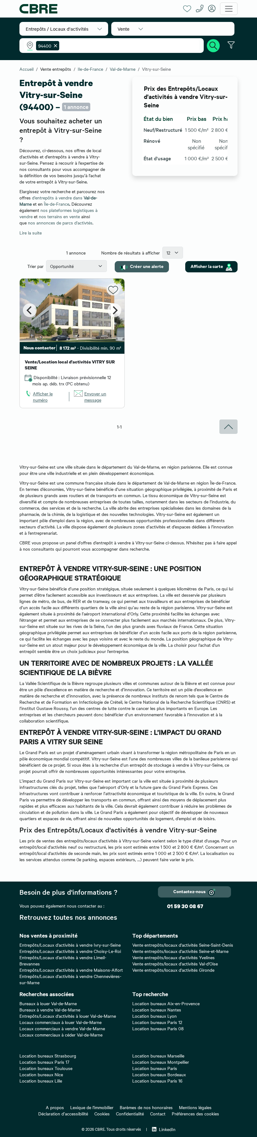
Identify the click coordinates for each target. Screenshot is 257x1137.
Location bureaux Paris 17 (44, 1062)
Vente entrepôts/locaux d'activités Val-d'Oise (175, 963)
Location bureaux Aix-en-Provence (166, 1003)
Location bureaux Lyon (154, 1016)
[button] (64, 29)
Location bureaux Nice (41, 1074)
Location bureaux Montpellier (160, 1062)
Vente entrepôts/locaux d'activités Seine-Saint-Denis (182, 945)
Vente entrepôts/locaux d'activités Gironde (173, 970)
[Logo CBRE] (98, 9)
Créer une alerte (147, 266)
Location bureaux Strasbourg (47, 1055)
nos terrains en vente (59, 216)
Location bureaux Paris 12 (157, 1022)
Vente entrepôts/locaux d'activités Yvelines (173, 957)
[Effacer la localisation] (54, 46)
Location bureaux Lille (40, 1081)
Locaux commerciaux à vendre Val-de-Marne (62, 1028)
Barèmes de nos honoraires (146, 1107)
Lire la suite (30, 232)
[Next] (114, 310)
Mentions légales (195, 1107)
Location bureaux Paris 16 (157, 1081)
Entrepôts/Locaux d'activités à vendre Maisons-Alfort (71, 970)
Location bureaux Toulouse (45, 1068)
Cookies (102, 1113)
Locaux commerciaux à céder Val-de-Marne (60, 1035)
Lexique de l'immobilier (91, 1107)
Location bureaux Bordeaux (159, 1074)
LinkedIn (167, 1129)
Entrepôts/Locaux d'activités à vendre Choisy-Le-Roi (70, 951)
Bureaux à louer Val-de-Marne (48, 1003)
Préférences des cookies (195, 1113)
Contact (157, 1113)
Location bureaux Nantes (156, 1009)
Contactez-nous (189, 891)
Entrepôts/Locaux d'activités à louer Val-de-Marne (67, 1016)
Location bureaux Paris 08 (158, 1028)
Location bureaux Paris (154, 1068)
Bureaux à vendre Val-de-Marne (49, 1009)
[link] (44, 396)
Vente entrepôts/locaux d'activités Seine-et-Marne (180, 951)
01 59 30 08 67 (185, 906)
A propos (55, 1107)
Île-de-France (56, 204)
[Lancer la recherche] (213, 45)
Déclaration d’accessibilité (63, 1113)
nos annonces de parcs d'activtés (60, 222)
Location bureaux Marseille (158, 1055)
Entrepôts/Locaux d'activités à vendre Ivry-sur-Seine (70, 945)
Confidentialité (130, 1113)
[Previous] (30, 310)
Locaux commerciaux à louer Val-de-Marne (60, 1022)
